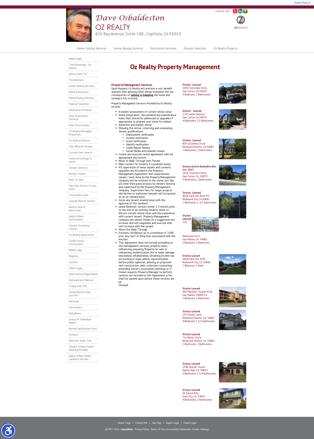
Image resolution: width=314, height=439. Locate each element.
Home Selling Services (91, 48)
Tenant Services (78, 167)
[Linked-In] (240, 11)
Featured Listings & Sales (80, 160)
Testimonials (76, 80)
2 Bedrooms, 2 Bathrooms (197, 150)
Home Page (75, 58)
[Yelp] (235, 11)
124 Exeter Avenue (193, 114)
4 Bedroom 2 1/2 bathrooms (198, 321)
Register (73, 256)
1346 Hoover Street (193, 365)
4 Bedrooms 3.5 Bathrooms (198, 120)
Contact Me (141, 422)
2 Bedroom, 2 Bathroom (195, 242)
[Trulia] (245, 11)
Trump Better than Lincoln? (79, 293)
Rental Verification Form (83, 328)
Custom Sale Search (80, 152)
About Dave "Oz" (78, 74)
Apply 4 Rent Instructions (76, 218)
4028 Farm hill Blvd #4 (195, 196)
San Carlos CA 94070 (194, 117)
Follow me (222, 11)
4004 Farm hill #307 (194, 259)
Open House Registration (83, 274)
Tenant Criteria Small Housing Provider (81, 348)
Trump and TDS (78, 286)
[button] (8, 431)
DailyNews (75, 313)
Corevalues (75, 307)
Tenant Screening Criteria (79, 227)
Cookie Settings (200, 429)
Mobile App (75, 250)
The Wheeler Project (81, 146)
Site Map (157, 422)
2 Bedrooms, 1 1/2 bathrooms (199, 202)
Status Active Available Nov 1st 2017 (199, 168)
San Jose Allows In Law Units (82, 187)
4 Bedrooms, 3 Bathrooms (197, 399)
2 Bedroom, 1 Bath (193, 265)
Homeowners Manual (81, 280)
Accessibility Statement (178, 429)
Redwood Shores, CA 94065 (198, 147)
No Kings (74, 301)
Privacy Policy (141, 429)
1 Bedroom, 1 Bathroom (195, 298)
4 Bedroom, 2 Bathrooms (196, 94)
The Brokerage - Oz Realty (80, 66)
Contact (73, 262)
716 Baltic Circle (192, 337)
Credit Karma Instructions (76, 242)
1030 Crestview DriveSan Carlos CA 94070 (194, 88)
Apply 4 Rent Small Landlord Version (80, 357)
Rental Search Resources (77, 208)
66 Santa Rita (190, 393)
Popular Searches (195, 48)
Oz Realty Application (81, 234)
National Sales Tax (80, 340)
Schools (73, 334)
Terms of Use (157, 429)
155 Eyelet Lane (192, 313)
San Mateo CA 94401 (194, 239)
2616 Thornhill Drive (194, 173)
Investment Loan (78, 195)
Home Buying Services (128, 48)
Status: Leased (191, 140)
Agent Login (172, 422)
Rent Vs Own (76, 179)
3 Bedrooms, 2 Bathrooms (197, 179)
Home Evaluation (79, 92)
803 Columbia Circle (193, 143)
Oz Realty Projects (79, 140)
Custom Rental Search (82, 201)
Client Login (75, 268)
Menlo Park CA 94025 (195, 370)
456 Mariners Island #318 (197, 290)
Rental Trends (77, 173)
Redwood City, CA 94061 (196, 262)
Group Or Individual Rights (80, 321)
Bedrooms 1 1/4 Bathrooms (200, 373)
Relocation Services (163, 48)
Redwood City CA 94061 (196, 199)
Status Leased (186, 217)
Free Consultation (79, 125)
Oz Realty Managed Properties (80, 132)
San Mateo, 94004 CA (194, 295)
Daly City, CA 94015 (193, 396)
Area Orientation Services (78, 117)
